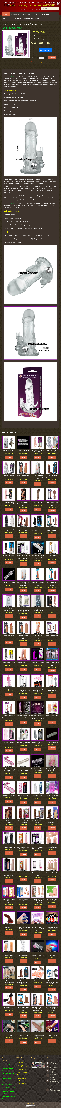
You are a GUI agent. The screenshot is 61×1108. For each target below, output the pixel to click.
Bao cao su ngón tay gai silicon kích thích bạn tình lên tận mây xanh (23, 927)
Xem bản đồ (53, 1087)
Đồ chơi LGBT (36, 14)
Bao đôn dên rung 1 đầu (9, 795)
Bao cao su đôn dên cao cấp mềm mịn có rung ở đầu (52, 504)
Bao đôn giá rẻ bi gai (9, 689)
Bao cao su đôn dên (9, 203)
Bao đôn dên (18, 18)
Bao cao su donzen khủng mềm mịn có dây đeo (23, 504)
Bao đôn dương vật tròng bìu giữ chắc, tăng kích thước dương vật (37, 901)
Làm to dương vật (7, 18)
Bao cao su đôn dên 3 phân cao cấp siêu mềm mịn (38, 637)
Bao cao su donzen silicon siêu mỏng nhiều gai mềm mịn (23, 770)
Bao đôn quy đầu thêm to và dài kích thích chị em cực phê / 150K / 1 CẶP (37, 717)
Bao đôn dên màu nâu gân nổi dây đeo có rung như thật (23, 982)
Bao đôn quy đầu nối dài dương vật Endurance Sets (23, 901)
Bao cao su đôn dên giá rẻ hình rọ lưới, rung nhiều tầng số (38, 690)
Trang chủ (5, 14)
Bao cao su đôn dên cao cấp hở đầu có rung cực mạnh (38, 557)
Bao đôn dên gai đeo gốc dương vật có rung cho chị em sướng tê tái (23, 557)
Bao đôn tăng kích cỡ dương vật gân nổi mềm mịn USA (52, 584)
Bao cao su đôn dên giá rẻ (11, 76)
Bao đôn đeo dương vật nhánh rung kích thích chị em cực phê (23, 584)
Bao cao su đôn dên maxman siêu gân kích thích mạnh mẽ (52, 927)
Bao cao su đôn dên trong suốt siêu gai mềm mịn (9, 744)
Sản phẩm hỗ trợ (28, 18)
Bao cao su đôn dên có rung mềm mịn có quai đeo (38, 530)
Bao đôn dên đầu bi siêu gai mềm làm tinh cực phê (23, 1035)
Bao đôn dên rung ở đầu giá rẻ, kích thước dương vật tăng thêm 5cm (23, 847)
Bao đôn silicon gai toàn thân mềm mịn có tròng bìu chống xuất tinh (38, 1035)
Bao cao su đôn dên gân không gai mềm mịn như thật (38, 584)
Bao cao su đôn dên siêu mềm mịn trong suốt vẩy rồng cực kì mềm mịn (23, 610)
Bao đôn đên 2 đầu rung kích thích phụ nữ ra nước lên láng (9, 770)
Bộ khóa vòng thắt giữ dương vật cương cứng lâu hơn (52, 982)
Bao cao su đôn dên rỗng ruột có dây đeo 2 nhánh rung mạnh (52, 1009)
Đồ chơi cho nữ (26, 14)
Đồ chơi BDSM (45, 14)
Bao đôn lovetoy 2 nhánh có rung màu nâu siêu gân (23, 1009)
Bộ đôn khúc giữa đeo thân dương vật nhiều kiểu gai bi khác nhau (37, 847)
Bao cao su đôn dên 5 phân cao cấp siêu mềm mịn (23, 637)
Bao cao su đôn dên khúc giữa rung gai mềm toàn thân (37, 955)
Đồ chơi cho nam (15, 14)
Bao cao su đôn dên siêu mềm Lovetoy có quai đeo (52, 637)
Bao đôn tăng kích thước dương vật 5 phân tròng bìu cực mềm (9, 901)
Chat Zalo (46, 50)
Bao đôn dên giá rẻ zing (38, 980)
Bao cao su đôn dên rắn (52, 742)
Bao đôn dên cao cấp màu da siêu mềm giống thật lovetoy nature (38, 1009)
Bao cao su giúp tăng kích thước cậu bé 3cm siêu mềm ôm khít (9, 874)
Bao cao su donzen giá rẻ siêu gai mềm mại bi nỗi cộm (52, 664)
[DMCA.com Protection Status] (30, 1106)
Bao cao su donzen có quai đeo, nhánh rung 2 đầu (38, 477)
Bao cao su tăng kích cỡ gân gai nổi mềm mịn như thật (8, 717)
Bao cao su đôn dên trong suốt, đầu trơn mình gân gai (23, 690)
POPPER (37, 18)
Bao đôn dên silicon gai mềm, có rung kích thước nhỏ (37, 874)
